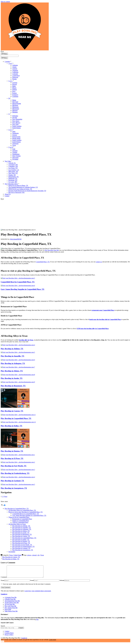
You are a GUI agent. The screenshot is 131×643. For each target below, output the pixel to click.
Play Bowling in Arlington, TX (13, 363)
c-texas (29, 555)
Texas (14, 145)
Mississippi (15, 108)
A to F (10, 63)
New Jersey (15, 121)
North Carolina (16, 126)
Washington (15, 154)
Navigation (11, 551)
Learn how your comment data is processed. (37, 591)
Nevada (14, 117)
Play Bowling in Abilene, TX (12, 349)
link (37, 619)
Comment (4, 577)
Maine (14, 100)
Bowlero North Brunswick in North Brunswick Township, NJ (27, 191)
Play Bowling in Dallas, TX (11, 426)
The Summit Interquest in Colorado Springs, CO (23, 187)
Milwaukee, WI (13, 171)
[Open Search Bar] (2, 52)
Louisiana (15, 96)
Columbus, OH (13, 166)
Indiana (14, 89)
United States (17, 555)
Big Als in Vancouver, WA (16, 192)
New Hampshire (17, 119)
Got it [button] (2, 641)
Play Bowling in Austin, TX (11, 378)
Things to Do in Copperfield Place (18, 517)
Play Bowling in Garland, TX (12, 481)
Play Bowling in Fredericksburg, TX (15, 473)
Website (62, 580)
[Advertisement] (65, 214)
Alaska (14, 67)
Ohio (13, 131)
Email (32, 580)
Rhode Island (16, 138)
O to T (10, 130)
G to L (10, 81)
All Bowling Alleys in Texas (17, 524)
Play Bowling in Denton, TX (12, 451)
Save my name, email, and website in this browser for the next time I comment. (27, 584)
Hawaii (14, 84)
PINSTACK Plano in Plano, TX (18, 185)
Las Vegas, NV (13, 168)
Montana (15, 112)
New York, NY (13, 173)
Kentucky (15, 95)
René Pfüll (8, 609)
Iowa (13, 91)
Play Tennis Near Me (11, 608)
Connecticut (16, 75)
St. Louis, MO (12, 182)
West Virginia (16, 156)
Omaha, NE (12, 175)
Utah (13, 149)
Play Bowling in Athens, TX (12, 371)
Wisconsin (15, 157)
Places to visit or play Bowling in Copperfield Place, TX (25, 512)
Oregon (14, 135)
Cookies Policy (9, 633)
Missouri (15, 110)
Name (2, 580)
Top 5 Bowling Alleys (11, 184)
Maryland (15, 102)
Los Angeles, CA (13, 170)
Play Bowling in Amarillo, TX (12, 356)
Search (3, 626)
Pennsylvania (16, 136)
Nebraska (15, 116)
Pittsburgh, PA (12, 178)
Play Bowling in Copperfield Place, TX (16, 418)
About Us (8, 194)
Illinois (14, 88)
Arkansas (15, 70)
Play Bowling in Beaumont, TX (13, 386)
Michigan (15, 105)
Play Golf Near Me (10, 606)
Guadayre (4, 594)
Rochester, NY (12, 180)
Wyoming (15, 159)
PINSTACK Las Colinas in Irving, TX (20, 189)
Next (5, 496)
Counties (7, 61)
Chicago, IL (12, 163)
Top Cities (8, 161)
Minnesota (15, 107)
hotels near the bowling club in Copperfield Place (105, 319)
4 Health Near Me (10, 599)
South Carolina (16, 140)
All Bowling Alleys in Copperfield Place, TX (22, 510)
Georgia (14, 82)
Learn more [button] (52, 639)
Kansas (14, 93)
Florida (14, 79)
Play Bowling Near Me (52, 250)
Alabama (15, 65)
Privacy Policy (9, 634)
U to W (10, 147)
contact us (99, 262)
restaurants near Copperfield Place (103, 310)
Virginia (14, 152)
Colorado (15, 74)
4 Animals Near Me (10, 597)
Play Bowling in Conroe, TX (12, 411)
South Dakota (16, 142)
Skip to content (5, 1)
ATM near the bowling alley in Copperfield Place (93, 328)
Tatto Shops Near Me (11, 611)
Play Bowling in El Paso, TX (12, 458)
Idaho (14, 86)
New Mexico (16, 122)
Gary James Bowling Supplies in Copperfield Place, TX (22, 289)
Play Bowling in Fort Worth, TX (13, 466)
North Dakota (16, 128)
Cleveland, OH (13, 164)
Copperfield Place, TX (43, 262)
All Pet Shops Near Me (12, 602)
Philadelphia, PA (13, 177)
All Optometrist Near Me (12, 601)
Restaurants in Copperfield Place (22, 519)
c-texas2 (34, 555)
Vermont (14, 150)
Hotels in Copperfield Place (20, 520)
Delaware (15, 77)
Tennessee (15, 143)
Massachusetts (16, 103)
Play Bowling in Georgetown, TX (14, 488)
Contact (7, 196)
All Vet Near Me (10, 604)
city (38, 555)
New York (15, 124)
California (15, 72)
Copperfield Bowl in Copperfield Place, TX (18, 282)
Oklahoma (15, 133)
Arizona (14, 68)
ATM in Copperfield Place (20, 522)
